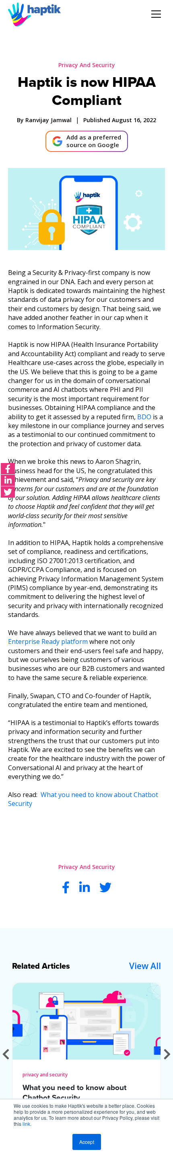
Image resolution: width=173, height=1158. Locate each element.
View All (145, 965)
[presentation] (6, 1054)
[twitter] (8, 492)
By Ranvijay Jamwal (44, 120)
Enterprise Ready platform (48, 641)
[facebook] (8, 468)
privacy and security (86, 65)
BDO (144, 416)
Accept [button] (86, 1141)
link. (27, 1123)
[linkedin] (8, 480)
